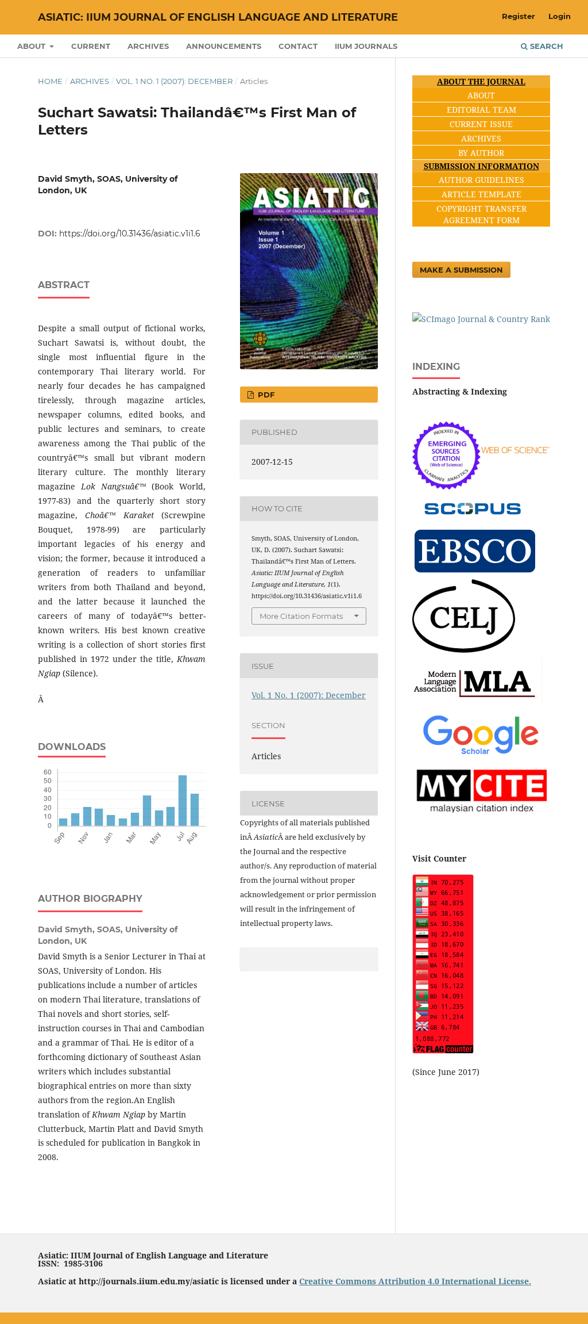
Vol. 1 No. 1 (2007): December (174, 81)
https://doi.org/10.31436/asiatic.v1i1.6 (129, 233)
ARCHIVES (481, 138)
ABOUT (481, 95)
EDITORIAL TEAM (481, 109)
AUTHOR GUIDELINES (481, 179)
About (32, 46)
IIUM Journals (366, 46)
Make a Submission (461, 269)
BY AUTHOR (481, 152)
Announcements (223, 46)
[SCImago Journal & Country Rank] (481, 318)
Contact (298, 46)
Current (90, 46)
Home (50, 81)
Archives (148, 46)
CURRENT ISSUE (481, 123)
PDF (265, 394)
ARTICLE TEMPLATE (481, 194)
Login (559, 16)
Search (545, 46)
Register (518, 16)
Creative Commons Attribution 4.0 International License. (415, 1281)
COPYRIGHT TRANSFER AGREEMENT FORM (481, 214)
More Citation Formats (301, 616)
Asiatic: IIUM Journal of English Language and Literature (218, 17)
